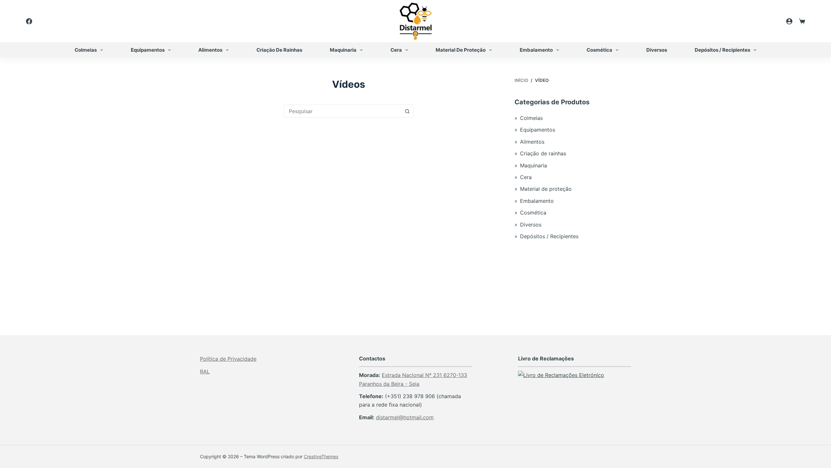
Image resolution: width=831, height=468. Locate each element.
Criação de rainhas (279, 50)
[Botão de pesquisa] (407, 111)
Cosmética (599, 50)
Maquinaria (343, 50)
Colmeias (86, 50)
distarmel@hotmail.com (405, 417)
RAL (205, 371)
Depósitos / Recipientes (722, 50)
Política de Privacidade (228, 359)
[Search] (771, 21)
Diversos (656, 50)
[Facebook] (29, 21)
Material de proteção (461, 50)
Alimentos (210, 50)
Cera (396, 50)
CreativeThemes (321, 456)
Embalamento (536, 50)
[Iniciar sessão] (789, 21)
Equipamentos (148, 50)
